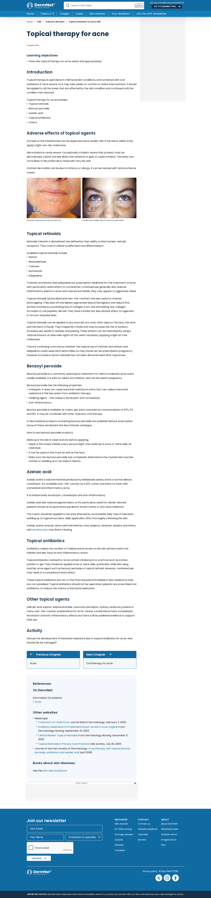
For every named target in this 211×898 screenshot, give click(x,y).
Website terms (169, 834)
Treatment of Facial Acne (54, 722)
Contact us (144, 823)
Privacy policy (151, 871)
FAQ (163, 845)
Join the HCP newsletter (151, 13)
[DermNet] (41, 5)
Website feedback (147, 829)
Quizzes (119, 839)
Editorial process (169, 829)
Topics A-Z (47, 13)
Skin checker (97, 13)
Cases (79, 13)
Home (30, 13)
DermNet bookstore (55, 770)
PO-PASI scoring (123, 829)
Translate (120, 850)
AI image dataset (124, 834)
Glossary (119, 845)
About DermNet (169, 823)
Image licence (168, 839)
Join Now (36, 858)
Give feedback (121, 13)
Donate (142, 839)
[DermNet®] (58, 876)
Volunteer (143, 834)
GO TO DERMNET (165, 6)
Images (64, 13)
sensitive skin (40, 530)
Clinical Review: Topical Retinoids (58, 735)
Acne (38, 702)
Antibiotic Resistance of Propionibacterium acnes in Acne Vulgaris (78, 727)
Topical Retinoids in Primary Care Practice (63, 744)
